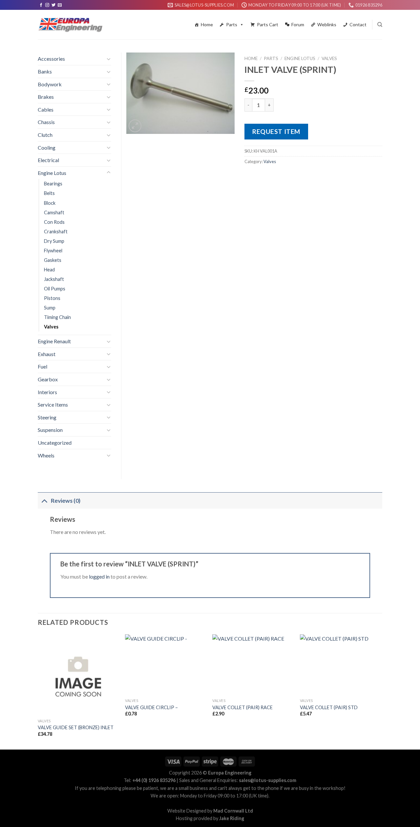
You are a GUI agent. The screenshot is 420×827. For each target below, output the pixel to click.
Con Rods (54, 222)
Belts (49, 193)
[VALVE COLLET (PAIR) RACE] (252, 664)
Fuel (42, 366)
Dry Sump (54, 241)
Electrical (48, 160)
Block (49, 203)
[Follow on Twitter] (53, 5)
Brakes (46, 97)
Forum (297, 24)
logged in (99, 576)
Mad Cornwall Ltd (233, 811)
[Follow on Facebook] (41, 5)
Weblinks (326, 24)
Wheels (46, 455)
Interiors (47, 392)
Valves (329, 58)
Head (49, 269)
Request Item (276, 131)
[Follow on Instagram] (47, 5)
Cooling (46, 147)
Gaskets (52, 260)
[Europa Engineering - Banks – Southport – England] (70, 24)
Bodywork (50, 84)
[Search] (379, 24)
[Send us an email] (60, 5)
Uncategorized (55, 442)
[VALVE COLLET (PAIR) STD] (340, 664)
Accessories (51, 58)
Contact (358, 24)
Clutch (45, 135)
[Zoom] (135, 125)
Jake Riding (231, 818)
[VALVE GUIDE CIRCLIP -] (165, 664)
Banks (45, 71)
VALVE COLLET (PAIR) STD (329, 707)
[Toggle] (108, 59)
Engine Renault (54, 341)
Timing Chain (57, 317)
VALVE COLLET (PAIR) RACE (242, 707)
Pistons (52, 298)
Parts (231, 24)
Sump (49, 307)
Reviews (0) (65, 500)
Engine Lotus (299, 58)
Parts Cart (267, 24)
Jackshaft (54, 279)
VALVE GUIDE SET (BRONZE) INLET (76, 727)
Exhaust (46, 354)
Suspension (50, 430)
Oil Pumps (54, 288)
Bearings (53, 183)
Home (207, 24)
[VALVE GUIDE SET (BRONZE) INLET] (78, 674)
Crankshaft (56, 231)
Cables (45, 109)
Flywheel (53, 250)
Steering (47, 417)
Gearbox (48, 379)
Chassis (46, 122)
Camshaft (54, 212)
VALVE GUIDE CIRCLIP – (151, 707)
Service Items (53, 404)
